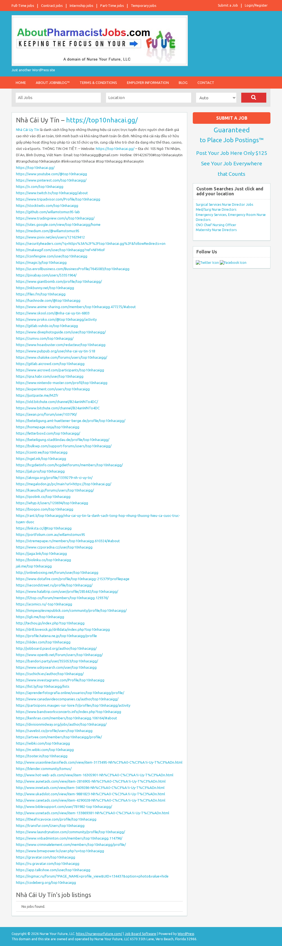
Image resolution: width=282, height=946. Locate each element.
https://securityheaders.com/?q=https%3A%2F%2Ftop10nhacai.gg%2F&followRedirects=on (91, 243)
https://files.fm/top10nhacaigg (41, 294)
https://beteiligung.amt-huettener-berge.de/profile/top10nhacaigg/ (70, 421)
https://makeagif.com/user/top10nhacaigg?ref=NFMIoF (60, 250)
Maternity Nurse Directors (216, 230)
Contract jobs (52, 5)
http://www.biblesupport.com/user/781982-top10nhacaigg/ (64, 806)
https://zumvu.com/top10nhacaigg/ (45, 338)
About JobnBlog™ (53, 82)
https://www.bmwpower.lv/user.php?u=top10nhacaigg (60, 851)
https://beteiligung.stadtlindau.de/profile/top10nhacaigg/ (62, 440)
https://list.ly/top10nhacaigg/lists (42, 686)
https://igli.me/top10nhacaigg (40, 617)
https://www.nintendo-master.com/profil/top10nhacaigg (61, 383)
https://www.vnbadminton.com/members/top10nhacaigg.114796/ (69, 838)
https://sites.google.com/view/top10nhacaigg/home (58, 224)
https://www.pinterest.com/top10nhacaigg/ (51, 180)
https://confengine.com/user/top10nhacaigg (51, 256)
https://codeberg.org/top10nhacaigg (46, 882)
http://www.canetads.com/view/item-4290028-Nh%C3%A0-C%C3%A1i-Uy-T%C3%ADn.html (90, 800)
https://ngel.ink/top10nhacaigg (41, 458)
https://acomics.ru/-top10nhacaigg (44, 604)
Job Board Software (140, 934)
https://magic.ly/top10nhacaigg (41, 262)
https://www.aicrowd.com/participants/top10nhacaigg (60, 370)
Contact (205, 82)
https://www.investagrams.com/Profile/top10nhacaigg (60, 680)
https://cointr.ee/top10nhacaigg (41, 452)
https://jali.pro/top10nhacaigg (40, 471)
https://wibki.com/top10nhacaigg (43, 743)
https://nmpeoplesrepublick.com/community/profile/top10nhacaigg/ (71, 610)
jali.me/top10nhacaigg (34, 566)
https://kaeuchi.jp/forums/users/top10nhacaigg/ (55, 490)
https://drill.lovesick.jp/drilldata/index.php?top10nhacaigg (63, 629)
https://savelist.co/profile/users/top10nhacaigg (54, 731)
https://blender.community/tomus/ (44, 768)
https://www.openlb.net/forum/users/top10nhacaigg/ (59, 655)
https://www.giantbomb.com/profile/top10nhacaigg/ (59, 281)
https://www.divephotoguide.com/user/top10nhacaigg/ (61, 332)
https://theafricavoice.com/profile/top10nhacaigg (56, 819)
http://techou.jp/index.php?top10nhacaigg (50, 623)
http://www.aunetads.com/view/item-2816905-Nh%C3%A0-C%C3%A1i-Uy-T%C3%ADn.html (91, 781)
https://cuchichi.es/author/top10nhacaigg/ (50, 674)
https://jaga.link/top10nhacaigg (41, 553)
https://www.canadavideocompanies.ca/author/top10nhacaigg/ (67, 699)
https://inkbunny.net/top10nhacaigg (45, 288)
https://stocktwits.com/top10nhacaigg (47, 205)
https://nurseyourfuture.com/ (99, 934)
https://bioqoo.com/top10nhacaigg (44, 509)
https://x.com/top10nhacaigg (39, 186)
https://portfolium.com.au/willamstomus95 (50, 534)
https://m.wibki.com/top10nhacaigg (45, 750)
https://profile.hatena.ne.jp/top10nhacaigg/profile (56, 636)
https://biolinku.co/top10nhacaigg (43, 560)
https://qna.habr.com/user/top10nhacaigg (49, 376)
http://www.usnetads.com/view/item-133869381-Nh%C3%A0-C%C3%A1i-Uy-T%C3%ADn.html (92, 813)
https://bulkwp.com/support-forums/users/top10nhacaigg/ (64, 446)
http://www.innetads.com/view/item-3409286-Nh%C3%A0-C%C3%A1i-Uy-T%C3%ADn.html (90, 787)
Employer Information (148, 82)
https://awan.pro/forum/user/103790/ (46, 414)
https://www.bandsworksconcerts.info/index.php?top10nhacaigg (68, 712)
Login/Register (256, 5)
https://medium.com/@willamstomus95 (47, 231)
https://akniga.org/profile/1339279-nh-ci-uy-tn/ (54, 477)
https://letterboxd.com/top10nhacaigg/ (48, 433)
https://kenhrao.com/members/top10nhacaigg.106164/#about (66, 718)
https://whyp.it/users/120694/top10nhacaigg (52, 503)
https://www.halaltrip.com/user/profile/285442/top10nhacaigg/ (67, 591)
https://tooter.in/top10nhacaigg (41, 756)
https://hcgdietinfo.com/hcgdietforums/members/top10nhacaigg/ (69, 465)
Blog (183, 82)
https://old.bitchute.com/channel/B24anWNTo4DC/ (57, 402)
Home (21, 82)
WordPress (186, 934)
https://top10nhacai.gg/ (102, 120)
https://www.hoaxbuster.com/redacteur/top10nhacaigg (60, 345)
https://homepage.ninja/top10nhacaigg (47, 427)
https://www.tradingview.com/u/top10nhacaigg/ (55, 218)
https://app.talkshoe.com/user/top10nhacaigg (53, 870)
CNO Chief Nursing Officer (216, 225)
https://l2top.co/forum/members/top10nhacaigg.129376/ (62, 598)
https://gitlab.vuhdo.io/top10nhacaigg (47, 326)
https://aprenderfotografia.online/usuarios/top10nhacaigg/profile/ (70, 693)
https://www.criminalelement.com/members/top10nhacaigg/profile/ (71, 844)
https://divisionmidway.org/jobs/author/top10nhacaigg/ (61, 724)
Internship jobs (81, 5)
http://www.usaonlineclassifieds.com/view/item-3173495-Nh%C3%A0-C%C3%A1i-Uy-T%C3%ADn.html (99, 762)
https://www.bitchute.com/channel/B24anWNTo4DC (58, 408)
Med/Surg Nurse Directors (216, 209)
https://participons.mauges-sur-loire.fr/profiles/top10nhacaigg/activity (73, 705)
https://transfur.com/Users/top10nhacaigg (50, 825)
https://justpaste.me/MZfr (37, 395)
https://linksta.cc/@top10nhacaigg (44, 528)
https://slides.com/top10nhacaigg (43, 642)
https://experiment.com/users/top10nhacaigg (53, 389)
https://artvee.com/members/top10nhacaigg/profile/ (59, 737)
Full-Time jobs (23, 5)
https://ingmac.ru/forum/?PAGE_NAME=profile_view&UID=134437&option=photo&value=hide (92, 876)
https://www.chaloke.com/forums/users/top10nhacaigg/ (61, 357)
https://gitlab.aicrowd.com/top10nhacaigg (50, 364)
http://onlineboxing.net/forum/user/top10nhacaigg (57, 572)
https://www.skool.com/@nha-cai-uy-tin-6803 (53, 313)
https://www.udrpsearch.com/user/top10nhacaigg (56, 667)
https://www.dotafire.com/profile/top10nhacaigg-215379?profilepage (72, 579)
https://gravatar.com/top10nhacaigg (45, 857)
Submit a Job (228, 5)
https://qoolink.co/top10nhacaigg (43, 496)
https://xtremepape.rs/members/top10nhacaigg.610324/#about (68, 541)
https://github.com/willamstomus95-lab (48, 212)
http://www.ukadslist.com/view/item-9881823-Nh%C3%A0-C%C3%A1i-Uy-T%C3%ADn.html (90, 794)
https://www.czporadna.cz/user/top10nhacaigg (54, 547)
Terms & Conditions (98, 82)
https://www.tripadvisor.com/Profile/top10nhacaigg (58, 199)
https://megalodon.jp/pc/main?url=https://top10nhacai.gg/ (63, 484)
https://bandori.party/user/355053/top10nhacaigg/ (57, 661)
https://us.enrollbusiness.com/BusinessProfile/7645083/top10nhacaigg (72, 269)
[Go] (253, 98)
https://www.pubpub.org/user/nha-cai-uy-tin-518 (55, 351)
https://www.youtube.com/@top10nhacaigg (51, 174)
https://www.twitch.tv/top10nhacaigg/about (52, 193)
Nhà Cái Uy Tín (27, 129)
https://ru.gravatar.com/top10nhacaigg (47, 863)
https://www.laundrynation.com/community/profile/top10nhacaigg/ (70, 832)
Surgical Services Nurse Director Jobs (224, 204)
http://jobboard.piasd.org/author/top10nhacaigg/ (56, 648)
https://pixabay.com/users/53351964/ (46, 275)
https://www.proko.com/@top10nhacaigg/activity (56, 319)
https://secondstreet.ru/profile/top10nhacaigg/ (54, 585)
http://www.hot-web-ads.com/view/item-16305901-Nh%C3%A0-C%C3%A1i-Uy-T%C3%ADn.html (94, 775)
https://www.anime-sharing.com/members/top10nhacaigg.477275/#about (76, 307)
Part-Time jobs (112, 5)
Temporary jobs (143, 5)
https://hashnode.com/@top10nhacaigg (48, 300)
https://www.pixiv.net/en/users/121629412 (50, 237)
